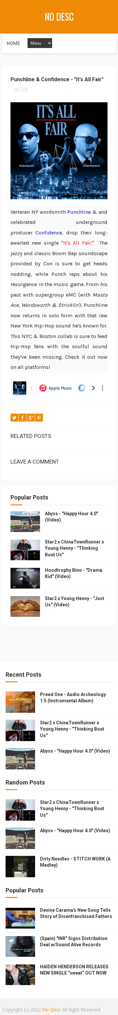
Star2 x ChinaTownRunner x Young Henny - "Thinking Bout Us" (74, 548)
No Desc (59, 16)
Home (13, 43)
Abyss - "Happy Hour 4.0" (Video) (75, 751)
